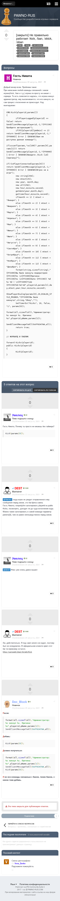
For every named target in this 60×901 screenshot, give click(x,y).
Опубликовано (26, 421)
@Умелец (7, 499)
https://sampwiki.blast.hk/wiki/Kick (17, 651)
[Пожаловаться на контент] (45, 82)
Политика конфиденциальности (35, 884)
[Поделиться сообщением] (53, 75)
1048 (26, 488)
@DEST (6, 570)
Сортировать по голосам (45, 390)
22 (26, 415)
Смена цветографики (21, 860)
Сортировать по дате (22, 390)
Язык (13, 884)
